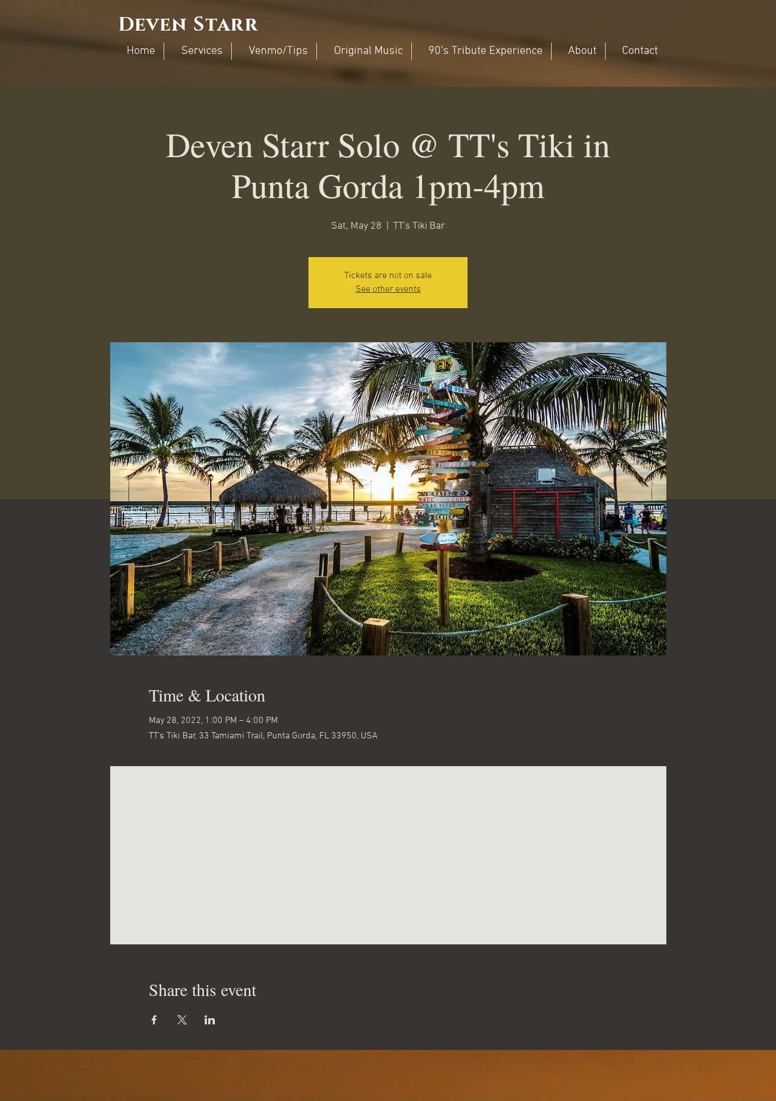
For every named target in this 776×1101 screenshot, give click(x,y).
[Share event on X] (182, 1019)
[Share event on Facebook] (154, 1019)
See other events (388, 289)
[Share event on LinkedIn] (210, 1019)
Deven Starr (188, 25)
